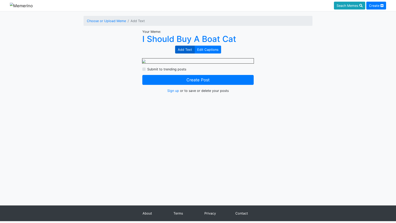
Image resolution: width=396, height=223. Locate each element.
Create (375, 6)
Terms (178, 213)
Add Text (185, 49)
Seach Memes (348, 6)
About (147, 213)
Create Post (198, 79)
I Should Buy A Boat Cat (189, 39)
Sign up (173, 91)
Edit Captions (207, 49)
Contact (241, 213)
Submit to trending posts (166, 69)
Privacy (210, 213)
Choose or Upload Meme (106, 21)
